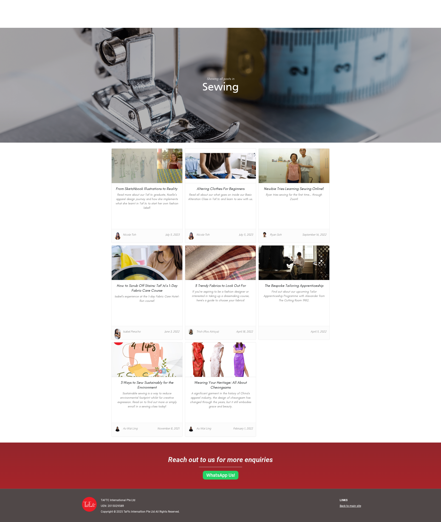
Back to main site (350, 506)
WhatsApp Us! (220, 475)
